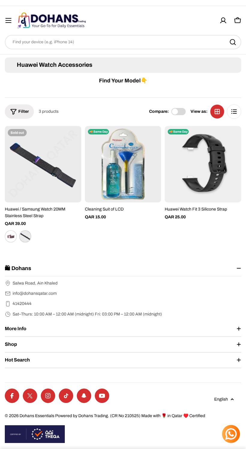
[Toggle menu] (8, 20)
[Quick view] (72, 139)
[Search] (232, 42)
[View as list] (234, 111)
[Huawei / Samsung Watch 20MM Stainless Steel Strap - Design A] (11, 236)
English (221, 399)
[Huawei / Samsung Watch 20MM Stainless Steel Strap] (43, 164)
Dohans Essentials (37, 416)
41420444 (22, 303)
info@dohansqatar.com (35, 293)
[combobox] (123, 42)
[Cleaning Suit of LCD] (123, 164)
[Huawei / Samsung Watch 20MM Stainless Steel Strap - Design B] (25, 236)
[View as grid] (217, 111)
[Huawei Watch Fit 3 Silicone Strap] (203, 164)
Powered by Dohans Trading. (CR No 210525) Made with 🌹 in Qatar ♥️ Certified (130, 416)
